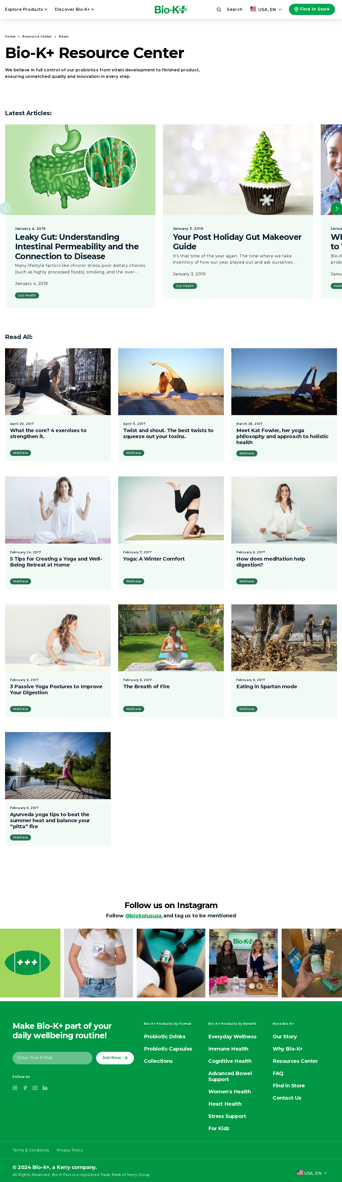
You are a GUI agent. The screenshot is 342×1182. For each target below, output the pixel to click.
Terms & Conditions (31, 1150)
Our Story (285, 1037)
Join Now (111, 1057)
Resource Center (37, 36)
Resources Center (295, 1061)
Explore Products (24, 9)
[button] (229, 9)
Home (10, 36)
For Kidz (218, 1128)
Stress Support (227, 1116)
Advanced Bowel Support (230, 1076)
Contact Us (287, 1098)
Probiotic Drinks (165, 1037)
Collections (158, 1061)
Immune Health (228, 1049)
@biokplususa (144, 916)
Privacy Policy (70, 1150)
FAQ (278, 1073)
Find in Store (315, 9)
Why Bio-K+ (288, 1049)
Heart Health (224, 1104)
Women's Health (229, 1092)
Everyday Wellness (232, 1037)
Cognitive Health (230, 1061)
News (63, 36)
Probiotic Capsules (168, 1049)
